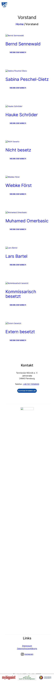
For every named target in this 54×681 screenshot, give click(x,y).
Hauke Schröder (21, 114)
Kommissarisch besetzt (20, 294)
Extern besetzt (20, 331)
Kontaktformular (27, 391)
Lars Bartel (16, 256)
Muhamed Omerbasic (27, 220)
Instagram (28, 654)
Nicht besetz (18, 150)
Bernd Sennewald (22, 43)
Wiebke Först (18, 185)
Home (20, 24)
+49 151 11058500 (31, 384)
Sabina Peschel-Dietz (27, 79)
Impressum (27, 646)
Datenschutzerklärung (27, 648)
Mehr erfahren (18, 52)
